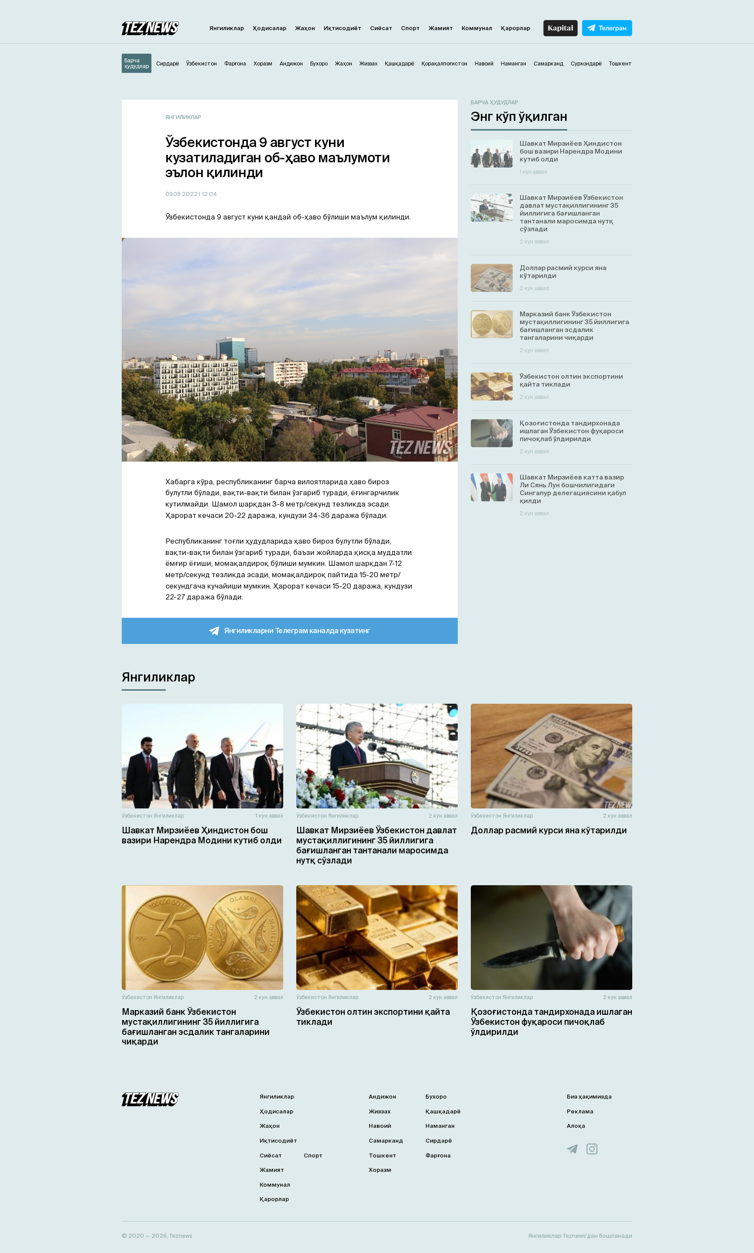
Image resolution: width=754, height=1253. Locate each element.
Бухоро (436, 1096)
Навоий (380, 1126)
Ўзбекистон (137, 815)
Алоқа (576, 1126)
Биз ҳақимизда (589, 1096)
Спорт (410, 28)
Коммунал (477, 28)
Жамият (440, 28)
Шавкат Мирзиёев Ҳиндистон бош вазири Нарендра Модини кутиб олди (202, 835)
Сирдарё (438, 1140)
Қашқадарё (443, 1111)
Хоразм (380, 1170)
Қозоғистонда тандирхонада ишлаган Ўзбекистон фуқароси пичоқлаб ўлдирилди (551, 1022)
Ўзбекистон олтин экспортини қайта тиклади (373, 1017)
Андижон (382, 1096)
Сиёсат (381, 28)
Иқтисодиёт (342, 28)
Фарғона (438, 1155)
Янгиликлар (226, 28)
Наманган (440, 1126)
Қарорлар (515, 28)
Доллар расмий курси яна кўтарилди (549, 830)
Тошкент (382, 1155)
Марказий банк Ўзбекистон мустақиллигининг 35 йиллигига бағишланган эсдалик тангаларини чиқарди (196, 1026)
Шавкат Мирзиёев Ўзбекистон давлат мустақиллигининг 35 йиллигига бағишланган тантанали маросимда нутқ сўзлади (376, 845)
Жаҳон (305, 28)
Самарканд (386, 1140)
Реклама (580, 1111)
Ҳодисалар (269, 28)
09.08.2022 (182, 194)
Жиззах (380, 1111)
